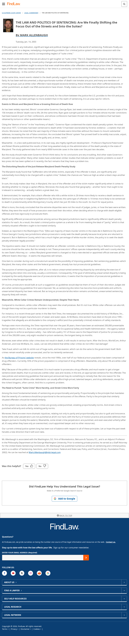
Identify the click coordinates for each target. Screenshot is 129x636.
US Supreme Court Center (11, 13)
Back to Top (65, 515)
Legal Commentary (31, 13)
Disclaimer (25, 629)
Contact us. (111, 542)
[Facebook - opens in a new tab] (4, 573)
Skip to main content (64, 3)
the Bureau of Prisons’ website (19, 357)
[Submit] (86, 557)
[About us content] (124, 582)
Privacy (14, 629)
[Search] (124, 4)
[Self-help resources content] (124, 598)
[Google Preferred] (47, 573)
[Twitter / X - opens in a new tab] (21, 573)
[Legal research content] (124, 607)
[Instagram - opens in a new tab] (30, 573)
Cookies (36, 629)
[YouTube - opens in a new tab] (13, 573)
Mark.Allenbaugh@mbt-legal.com (45, 452)
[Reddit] (39, 573)
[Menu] (3, 3)
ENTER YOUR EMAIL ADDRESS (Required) (19, 552)
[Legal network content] (124, 615)
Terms (4, 629)
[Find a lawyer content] (124, 590)
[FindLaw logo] (14, 4)
